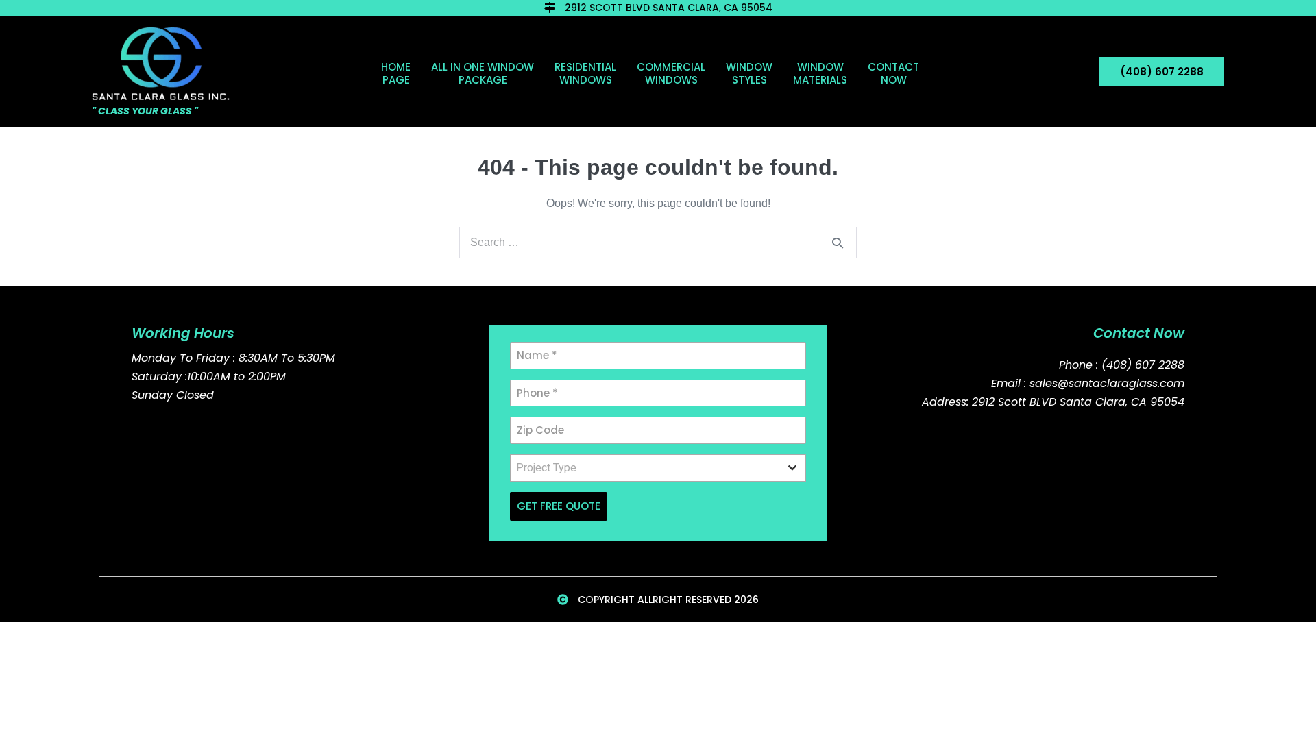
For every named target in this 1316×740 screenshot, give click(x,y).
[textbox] (645, 468)
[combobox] (658, 468)
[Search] (837, 242)
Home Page (396, 73)
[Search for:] (658, 242)
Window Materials (820, 73)
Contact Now (893, 73)
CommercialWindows (671, 73)
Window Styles (749, 73)
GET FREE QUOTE (558, 506)
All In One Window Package (482, 73)
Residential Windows (585, 73)
